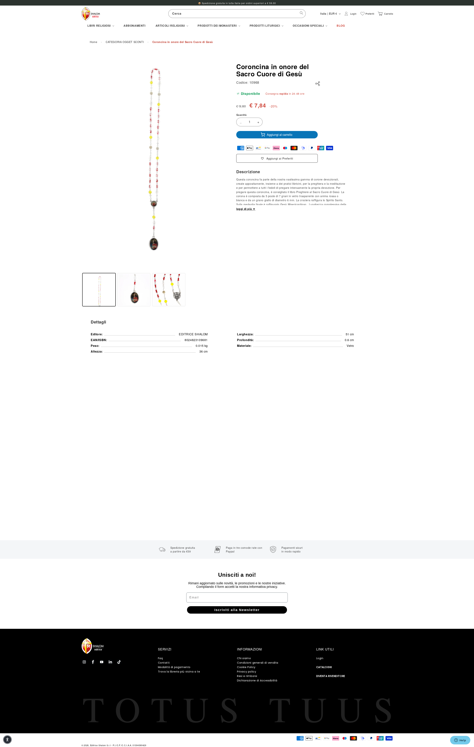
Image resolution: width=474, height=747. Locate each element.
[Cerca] (301, 13)
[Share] (317, 83)
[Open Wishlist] (362, 14)
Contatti (164, 663)
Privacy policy (246, 671)
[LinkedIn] (110, 662)
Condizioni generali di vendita (257, 663)
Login (319, 658)
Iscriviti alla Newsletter (237, 610)
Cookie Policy (246, 667)
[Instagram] (84, 662)
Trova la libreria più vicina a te (179, 671)
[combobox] (237, 13)
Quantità (241, 115)
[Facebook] (93, 662)
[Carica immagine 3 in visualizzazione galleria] (168, 289)
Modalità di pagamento (174, 667)
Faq (160, 658)
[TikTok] (119, 662)
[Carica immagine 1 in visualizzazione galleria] (99, 289)
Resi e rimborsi (247, 676)
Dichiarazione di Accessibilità (257, 680)
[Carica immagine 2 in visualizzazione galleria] (134, 289)
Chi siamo (244, 658)
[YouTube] (101, 662)
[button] (100, 26)
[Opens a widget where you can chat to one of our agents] (460, 740)
